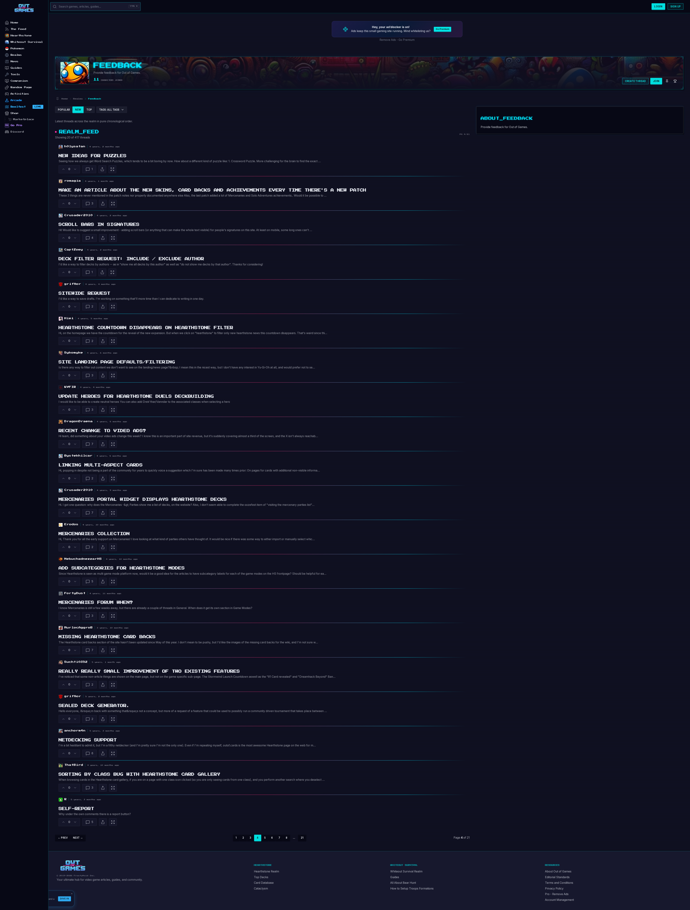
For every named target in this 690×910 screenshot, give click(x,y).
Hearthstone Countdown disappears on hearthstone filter (146, 327)
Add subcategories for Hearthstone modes (122, 568)
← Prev (63, 837)
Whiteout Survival (27, 42)
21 (302, 837)
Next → (78, 837)
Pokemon (17, 48)
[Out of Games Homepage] (73, 865)
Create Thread (635, 81)
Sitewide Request (84, 293)
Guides (394, 877)
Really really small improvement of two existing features (149, 671)
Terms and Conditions (559, 882)
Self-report (76, 808)
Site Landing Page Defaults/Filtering (117, 362)
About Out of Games (558, 871)
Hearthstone (21, 36)
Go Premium (442, 29)
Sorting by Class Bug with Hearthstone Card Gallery (139, 774)
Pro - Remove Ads (557, 894)
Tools (15, 74)
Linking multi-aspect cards (101, 465)
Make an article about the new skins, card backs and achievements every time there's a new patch (212, 190)
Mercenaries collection (94, 533)
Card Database (264, 882)
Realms (16, 55)
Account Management (559, 900)
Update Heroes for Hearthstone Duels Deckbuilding (136, 396)
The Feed (18, 29)
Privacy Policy (554, 888)
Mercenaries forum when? (96, 602)
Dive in (64, 898)
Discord (17, 132)
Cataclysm (261, 888)
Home (14, 23)
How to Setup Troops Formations (412, 888)
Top (89, 109)
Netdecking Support (88, 740)
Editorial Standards (557, 877)
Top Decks (261, 877)
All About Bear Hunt (403, 882)
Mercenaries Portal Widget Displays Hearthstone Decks (143, 499)
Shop (15, 113)
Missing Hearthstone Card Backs (107, 636)
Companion (19, 81)
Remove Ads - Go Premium (397, 40)
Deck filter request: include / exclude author (131, 259)
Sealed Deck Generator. (94, 705)
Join (656, 81)
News (15, 61)
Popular (64, 109)
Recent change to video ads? (102, 430)
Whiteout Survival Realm (406, 871)
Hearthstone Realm (266, 871)
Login (658, 6)
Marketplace (23, 119)
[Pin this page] (57, 98)
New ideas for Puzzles (92, 156)
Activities (20, 94)
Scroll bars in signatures (99, 224)
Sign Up (675, 6)
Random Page (21, 87)
